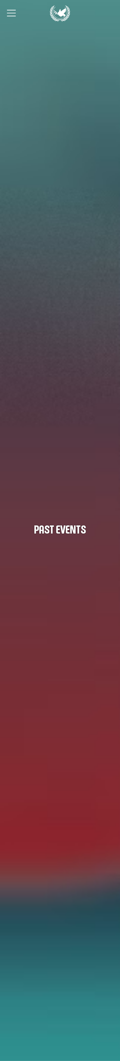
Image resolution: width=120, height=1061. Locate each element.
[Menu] (11, 13)
